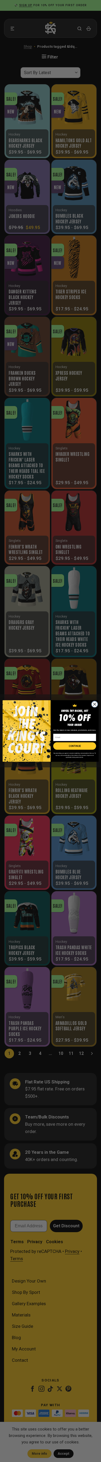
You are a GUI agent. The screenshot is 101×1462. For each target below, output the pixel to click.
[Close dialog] (94, 704)
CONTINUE (74, 745)
